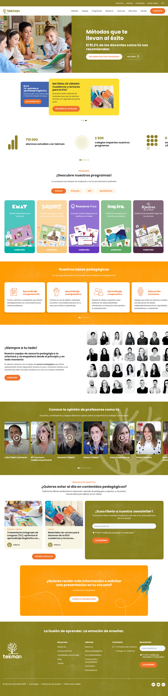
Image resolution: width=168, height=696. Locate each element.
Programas (97, 11)
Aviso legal (33, 684)
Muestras (61, 647)
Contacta (157, 11)
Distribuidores (91, 670)
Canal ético (90, 666)
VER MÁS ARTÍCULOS (44, 556)
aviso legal (128, 533)
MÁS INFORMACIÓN (63, 103)
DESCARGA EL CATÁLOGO (34, 104)
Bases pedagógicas (93, 651)
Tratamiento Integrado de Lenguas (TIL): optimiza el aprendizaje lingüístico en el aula (22, 537)
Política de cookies (72, 684)
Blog (59, 659)
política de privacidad (111, 533)
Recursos (133, 11)
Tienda (143, 11)
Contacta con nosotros (84, 599)
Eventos (129, 3)
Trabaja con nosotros (125, 651)
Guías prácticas (64, 651)
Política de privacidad (51, 684)
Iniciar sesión (152, 3)
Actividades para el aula (68, 655)
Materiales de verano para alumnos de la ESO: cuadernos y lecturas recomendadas (63, 537)
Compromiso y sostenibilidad (91, 660)
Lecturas (121, 11)
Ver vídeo (131, 57)
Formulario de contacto (126, 647)
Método (74, 11)
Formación (140, 3)
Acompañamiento (93, 655)
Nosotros (89, 647)
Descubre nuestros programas (104, 57)
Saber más (12, 378)
